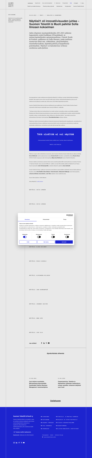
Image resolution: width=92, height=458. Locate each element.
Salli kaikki (64, 242)
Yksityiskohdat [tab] (46, 219)
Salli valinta (46, 242)
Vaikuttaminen (59, 6)
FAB (71, 3)
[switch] (39, 237)
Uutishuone (30, 3)
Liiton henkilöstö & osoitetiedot (68, 428)
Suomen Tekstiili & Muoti (78, 6)
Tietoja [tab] (64, 219)
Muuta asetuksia (55, 144)
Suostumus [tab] (27, 219)
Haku (82, 3)
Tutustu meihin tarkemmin (23, 432)
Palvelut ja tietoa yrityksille (48, 6)
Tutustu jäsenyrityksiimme (66, 422)
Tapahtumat (37, 3)
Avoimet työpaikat (48, 422)
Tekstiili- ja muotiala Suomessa (33, 6)
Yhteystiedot (65, 3)
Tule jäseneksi (68, 6)
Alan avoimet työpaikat (47, 3)
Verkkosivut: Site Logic (59, 435)
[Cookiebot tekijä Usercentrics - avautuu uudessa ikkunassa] (67, 215)
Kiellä (28, 242)
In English (76, 3)
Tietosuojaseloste (45, 435)
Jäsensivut (57, 3)
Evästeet (51, 435)
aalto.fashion (40, 181)
